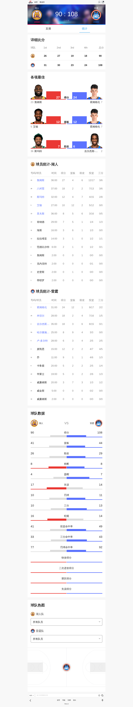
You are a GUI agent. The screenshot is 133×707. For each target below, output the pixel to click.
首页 (58, 700)
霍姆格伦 (42, 307)
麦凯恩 (40, 349)
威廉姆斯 (42, 382)
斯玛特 (40, 196)
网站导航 (103, 2)
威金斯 (40, 390)
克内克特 (42, 263)
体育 (36, 2)
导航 (63, 700)
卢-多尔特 (42, 340)
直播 (48, 28)
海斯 (39, 230)
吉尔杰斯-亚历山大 (43, 324)
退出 (74, 700)
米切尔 (40, 315)
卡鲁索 (40, 365)
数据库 (42, 2)
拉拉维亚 (42, 238)
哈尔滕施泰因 (43, 332)
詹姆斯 (40, 180)
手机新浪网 (30, 2)
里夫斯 (40, 213)
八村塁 (40, 188)
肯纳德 (40, 222)
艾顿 (39, 205)
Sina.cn (66, 704)
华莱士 (40, 374)
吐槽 (69, 700)
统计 (84, 28)
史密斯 (40, 272)
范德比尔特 (43, 247)
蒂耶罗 (40, 280)
